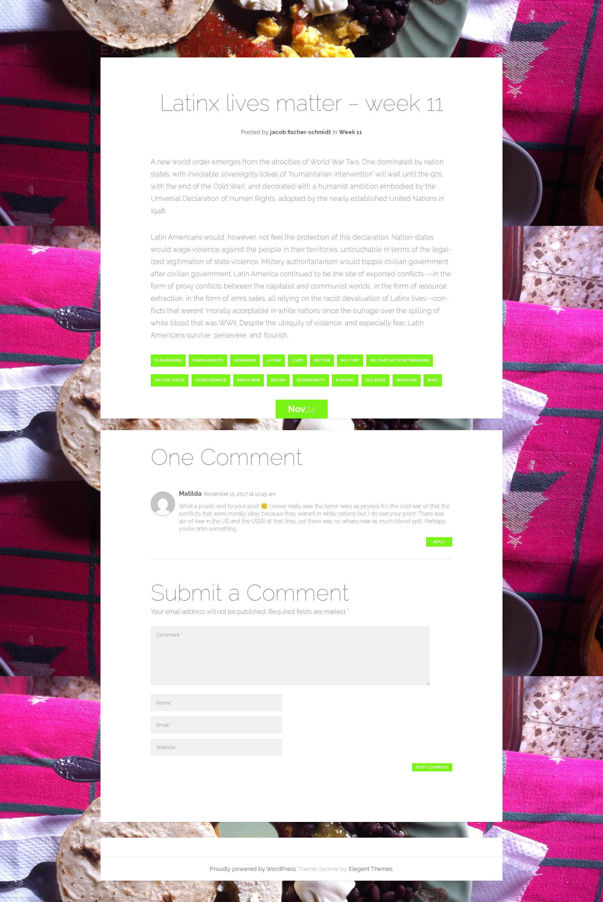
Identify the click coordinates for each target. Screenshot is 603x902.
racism (278, 380)
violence (375, 380)
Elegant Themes (371, 869)
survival (345, 380)
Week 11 (350, 132)
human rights (208, 360)
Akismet (39, 897)
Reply (439, 542)
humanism (245, 360)
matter (322, 360)
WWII (432, 380)
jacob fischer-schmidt (300, 132)
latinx (274, 360)
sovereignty (310, 380)
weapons (406, 380)
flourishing (168, 360)
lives (297, 360)
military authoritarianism (399, 360)
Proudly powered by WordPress (253, 869)
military (350, 360)
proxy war (248, 380)
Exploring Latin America (212, 50)
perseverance (210, 380)
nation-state (170, 380)
